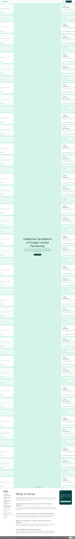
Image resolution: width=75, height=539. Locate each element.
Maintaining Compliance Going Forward (8, 514)
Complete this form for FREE (65, 501)
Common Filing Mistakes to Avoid (7, 509)
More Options (65, 537)
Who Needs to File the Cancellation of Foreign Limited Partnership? (8, 498)
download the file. (67, 503)
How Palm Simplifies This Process (7, 511)
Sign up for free (68, 1)
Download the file (37, 254)
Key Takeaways (6, 516)
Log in (63, 1)
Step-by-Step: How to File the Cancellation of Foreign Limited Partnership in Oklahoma (8, 506)
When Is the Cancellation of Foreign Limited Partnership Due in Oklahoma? (7, 501)
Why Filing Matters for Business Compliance (8, 503)
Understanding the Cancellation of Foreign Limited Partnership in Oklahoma (8, 495)
